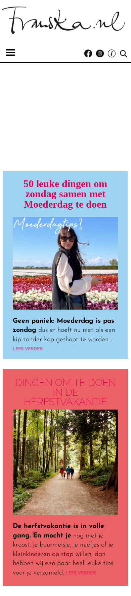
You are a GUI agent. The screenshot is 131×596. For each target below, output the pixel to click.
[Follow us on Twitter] (113, 53)
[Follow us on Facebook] (90, 53)
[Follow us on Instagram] (101, 53)
